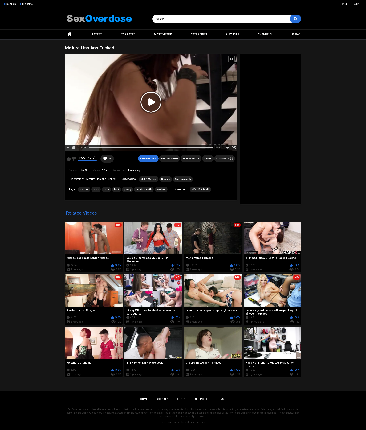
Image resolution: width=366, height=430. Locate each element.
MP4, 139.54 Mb (200, 189)
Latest (97, 34)
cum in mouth (144, 189)
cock (106, 189)
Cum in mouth (183, 179)
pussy (127, 189)
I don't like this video (74, 159)
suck (96, 189)
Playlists (232, 34)
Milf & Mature (148, 179)
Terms (221, 399)
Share (208, 158)
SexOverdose (179, 422)
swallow (161, 189)
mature (84, 189)
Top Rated (128, 34)
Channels (265, 34)
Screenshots (191, 158)
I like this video (69, 159)
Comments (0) (224, 158)
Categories (199, 34)
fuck (116, 189)
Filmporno (27, 4)
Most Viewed (163, 34)
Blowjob (165, 179)
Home (69, 34)
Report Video (169, 158)
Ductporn (11, 4)
